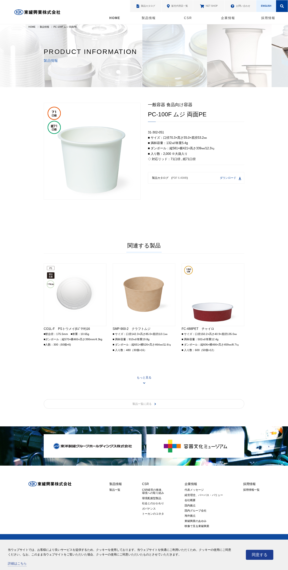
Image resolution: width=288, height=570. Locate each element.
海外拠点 (190, 515)
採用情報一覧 (251, 489)
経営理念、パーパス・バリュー (204, 495)
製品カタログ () (170, 177)
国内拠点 (190, 505)
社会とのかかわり (153, 503)
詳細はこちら (17, 563)
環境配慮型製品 (151, 498)
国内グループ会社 (195, 510)
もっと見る (144, 377)
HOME (114, 18)
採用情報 (268, 18)
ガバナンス (149, 508)
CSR (188, 18)
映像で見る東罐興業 (197, 526)
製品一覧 (114, 489)
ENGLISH (266, 6)
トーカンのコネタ (153, 513)
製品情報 (149, 18)
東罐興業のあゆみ (195, 521)
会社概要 (190, 500)
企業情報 (228, 18)
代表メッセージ (194, 489)
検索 (282, 6)
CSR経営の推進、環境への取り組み (153, 491)
